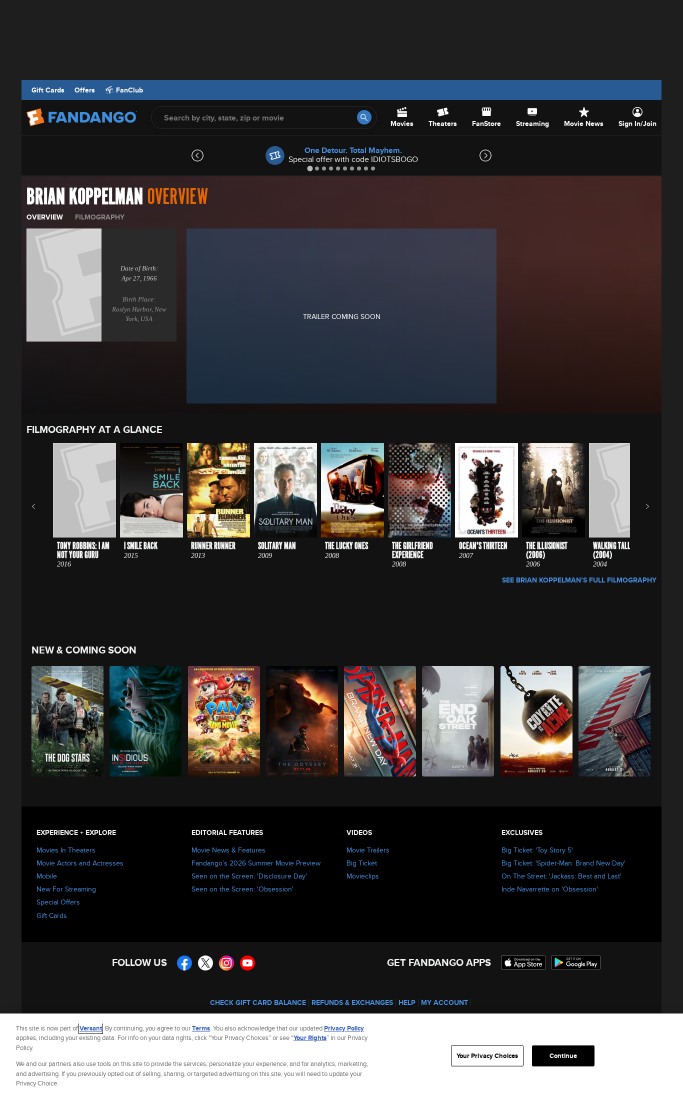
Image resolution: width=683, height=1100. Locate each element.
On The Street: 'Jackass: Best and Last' (562, 876)
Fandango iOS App (523, 962)
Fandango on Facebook (184, 963)
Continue (563, 1055)
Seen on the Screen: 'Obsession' (243, 889)
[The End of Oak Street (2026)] (458, 721)
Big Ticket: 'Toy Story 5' (537, 850)
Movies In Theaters (66, 850)
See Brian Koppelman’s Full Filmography (579, 580)
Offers (84, 90)
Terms (201, 1028)
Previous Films (42, 506)
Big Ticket (361, 863)
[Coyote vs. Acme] (537, 721)
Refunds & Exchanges (352, 1003)
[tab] (309, 168)
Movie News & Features (229, 850)
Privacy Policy (344, 1028)
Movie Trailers (368, 850)
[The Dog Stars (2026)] (68, 721)
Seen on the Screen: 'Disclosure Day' (249, 876)
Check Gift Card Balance (258, 1003)
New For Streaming (66, 889)
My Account (444, 1003)
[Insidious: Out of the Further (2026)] (146, 721)
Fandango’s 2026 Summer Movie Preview (256, 863)
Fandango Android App (576, 962)
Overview (44, 217)
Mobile (46, 876)
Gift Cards (48, 90)
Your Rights (310, 1037)
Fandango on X (205, 963)
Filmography (99, 217)
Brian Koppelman (84, 197)
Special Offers (58, 902)
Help (407, 1003)
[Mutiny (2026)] (615, 721)
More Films (641, 506)
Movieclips (362, 876)
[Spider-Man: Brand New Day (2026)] (380, 721)
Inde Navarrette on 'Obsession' (550, 889)
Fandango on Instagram (226, 963)
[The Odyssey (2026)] (302, 721)
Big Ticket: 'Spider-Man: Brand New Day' (564, 863)
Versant (91, 1028)
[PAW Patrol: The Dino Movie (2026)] (224, 721)
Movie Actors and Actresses (80, 863)
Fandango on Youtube (247, 963)
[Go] (364, 117)
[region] (341, 1057)
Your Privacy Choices (487, 1055)
